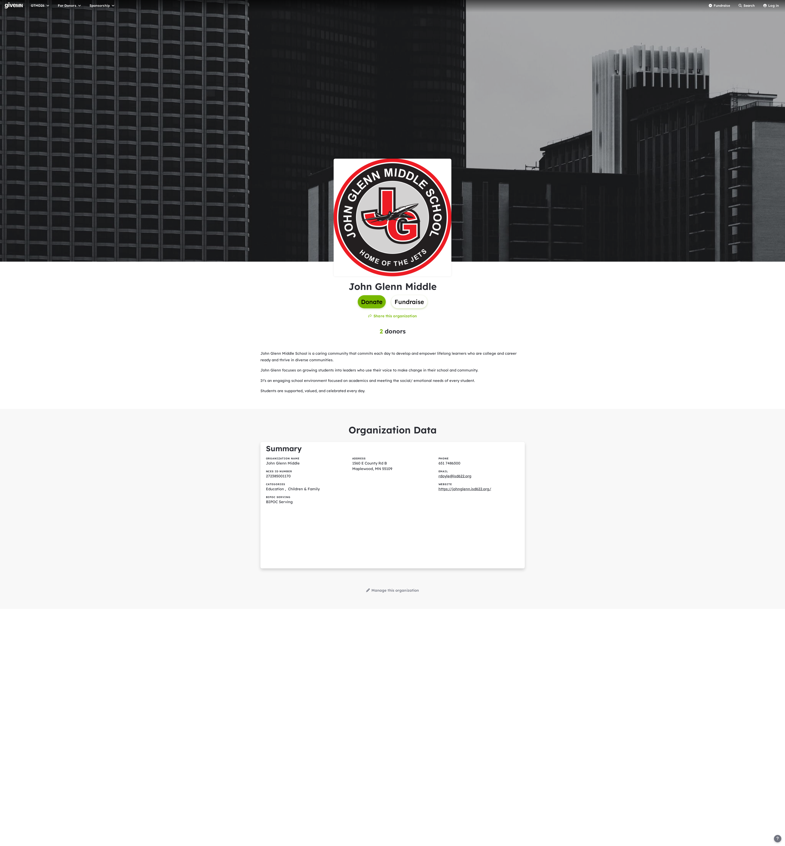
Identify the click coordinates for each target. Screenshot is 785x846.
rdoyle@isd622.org (454, 476)
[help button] (777, 838)
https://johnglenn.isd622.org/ (464, 489)
